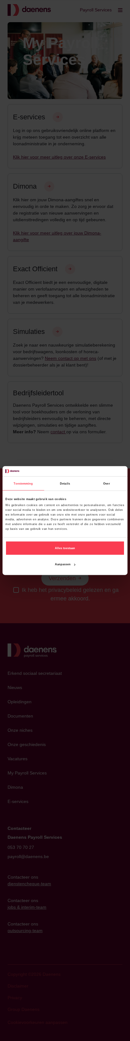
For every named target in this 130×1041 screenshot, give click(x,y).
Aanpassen (63, 564)
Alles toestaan (65, 548)
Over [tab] (106, 483)
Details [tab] (65, 483)
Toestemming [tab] (23, 483)
